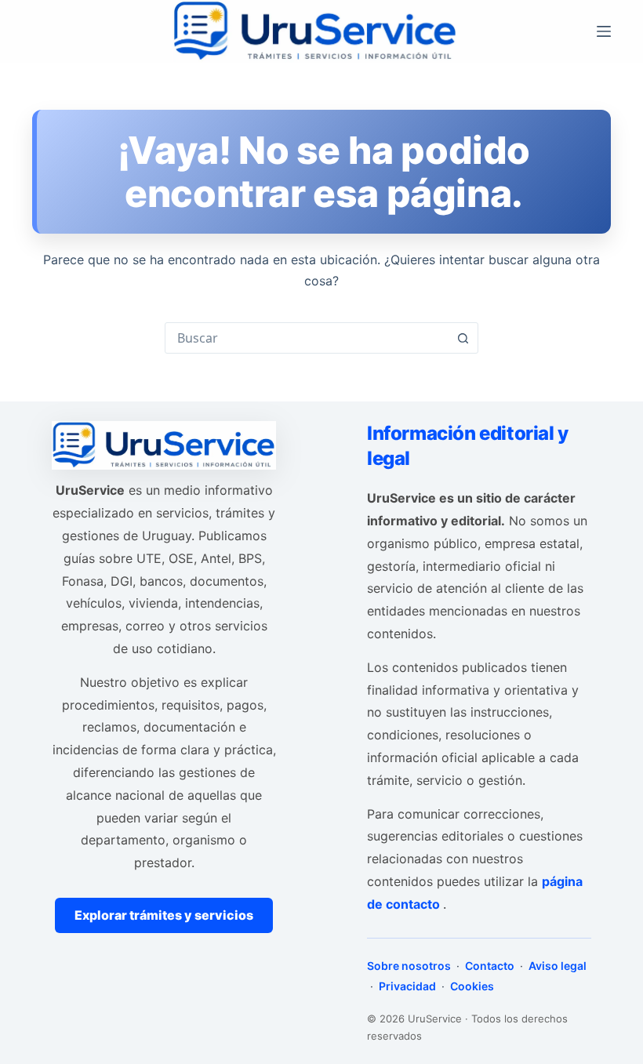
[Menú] (604, 31)
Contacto (490, 965)
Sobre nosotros (410, 965)
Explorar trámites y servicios (163, 915)
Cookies (471, 986)
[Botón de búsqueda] (463, 338)
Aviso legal (556, 965)
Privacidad (407, 986)
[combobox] (306, 338)
